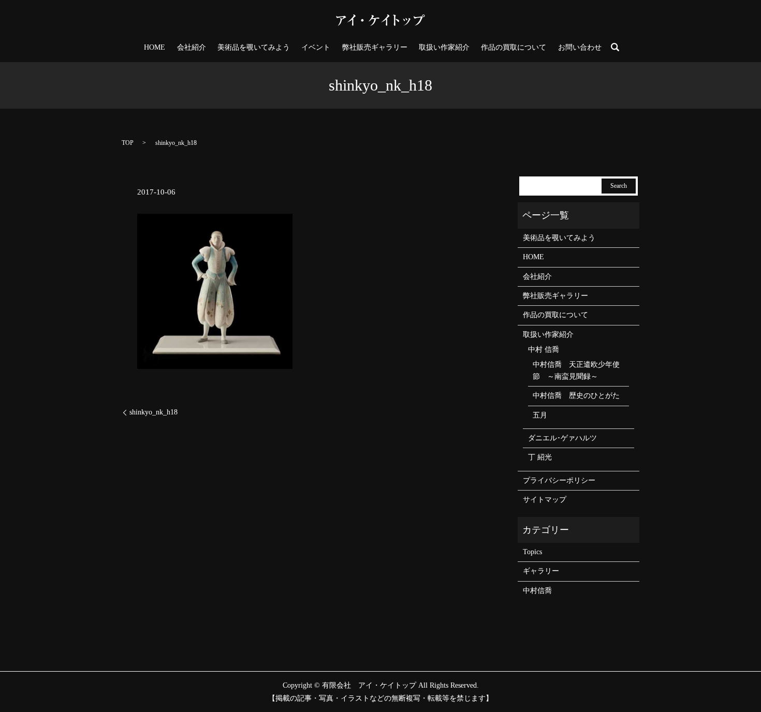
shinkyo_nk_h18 (153, 412)
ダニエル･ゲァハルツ (562, 438)
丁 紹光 (540, 457)
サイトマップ (544, 499)
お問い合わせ (580, 47)
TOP (128, 142)
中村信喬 (537, 591)
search (615, 47)
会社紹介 (191, 47)
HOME (154, 47)
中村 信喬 (543, 349)
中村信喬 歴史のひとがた (576, 395)
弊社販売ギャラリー (374, 47)
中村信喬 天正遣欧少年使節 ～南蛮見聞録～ (576, 370)
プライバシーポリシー (559, 480)
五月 (540, 415)
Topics (532, 552)
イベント (315, 47)
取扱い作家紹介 (444, 47)
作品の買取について (513, 47)
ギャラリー (541, 571)
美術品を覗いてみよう (253, 47)
